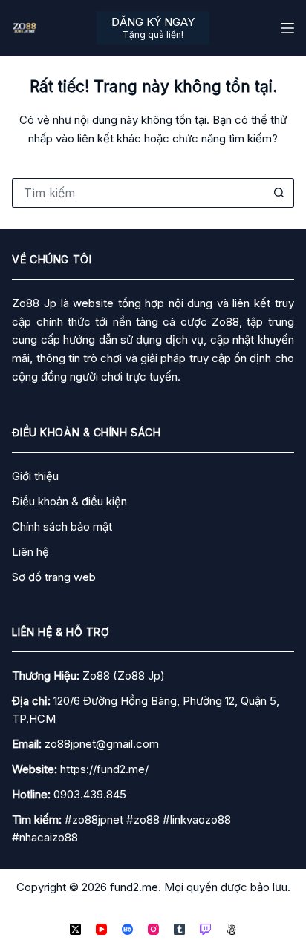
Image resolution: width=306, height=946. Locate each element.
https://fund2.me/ (104, 769)
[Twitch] (205, 929)
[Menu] (287, 28)
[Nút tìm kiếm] (279, 193)
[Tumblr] (179, 929)
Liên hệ (30, 552)
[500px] (231, 929)
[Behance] (127, 929)
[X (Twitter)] (75, 929)
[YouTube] (101, 929)
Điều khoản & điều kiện (69, 501)
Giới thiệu (35, 476)
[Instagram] (153, 929)
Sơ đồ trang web (54, 577)
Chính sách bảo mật (62, 526)
